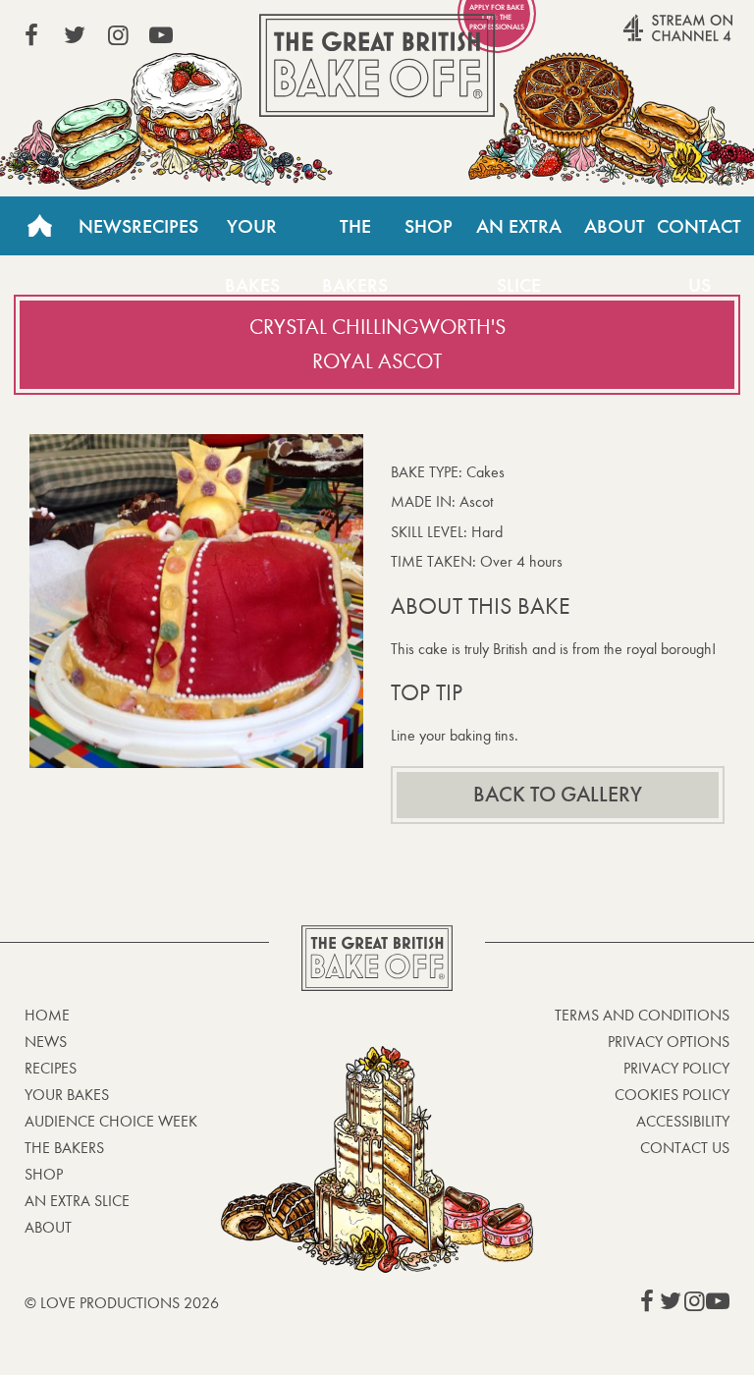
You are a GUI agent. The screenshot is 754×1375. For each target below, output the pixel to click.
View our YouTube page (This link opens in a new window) (161, 35)
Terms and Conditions (642, 1015)
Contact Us (699, 234)
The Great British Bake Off (377, 65)
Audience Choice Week (111, 1121)
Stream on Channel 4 (640, 38)
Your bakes (67, 1094)
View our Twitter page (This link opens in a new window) (74, 35)
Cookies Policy (672, 1094)
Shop (428, 226)
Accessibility (682, 1121)
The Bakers (355, 234)
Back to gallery (557, 794)
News (105, 226)
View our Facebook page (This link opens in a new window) (31, 35)
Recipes (165, 226)
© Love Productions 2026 (122, 1302)
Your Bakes (252, 234)
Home (39, 225)
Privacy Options (668, 1041)
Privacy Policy (676, 1068)
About (614, 226)
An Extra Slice (519, 234)
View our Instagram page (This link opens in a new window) (118, 35)
